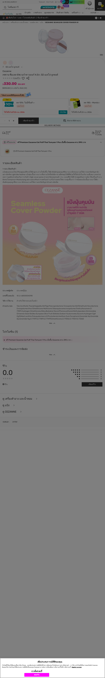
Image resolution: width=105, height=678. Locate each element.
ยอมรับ (37, 675)
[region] (52, 668)
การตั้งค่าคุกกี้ (36, 671)
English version (77, 667)
